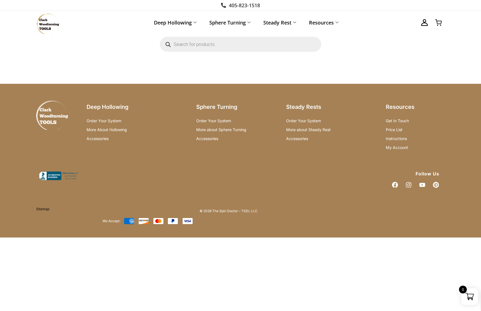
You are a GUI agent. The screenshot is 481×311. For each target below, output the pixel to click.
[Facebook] (395, 185)
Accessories (98, 138)
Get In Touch (397, 120)
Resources (321, 22)
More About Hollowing (107, 129)
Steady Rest (277, 22)
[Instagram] (409, 185)
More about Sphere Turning (221, 129)
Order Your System (104, 120)
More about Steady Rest (308, 129)
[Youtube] (422, 185)
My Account (397, 147)
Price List (394, 129)
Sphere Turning (227, 22)
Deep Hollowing (173, 22)
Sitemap (42, 209)
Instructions (396, 138)
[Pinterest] (436, 185)
